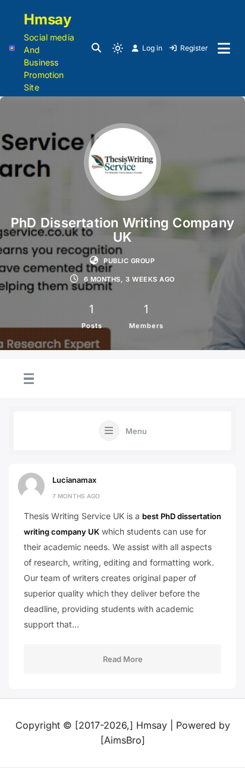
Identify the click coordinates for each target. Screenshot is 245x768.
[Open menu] (224, 48)
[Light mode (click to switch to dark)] (117, 48)
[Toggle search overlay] (96, 48)
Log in (152, 47)
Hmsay (47, 19)
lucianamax (74, 480)
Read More (123, 659)
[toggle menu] (27, 379)
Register (194, 47)
